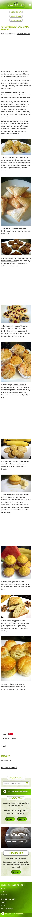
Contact (4, 891)
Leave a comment (9, 768)
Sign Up (3, 902)
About (3, 888)
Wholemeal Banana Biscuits (13, 461)
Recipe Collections (23, 34)
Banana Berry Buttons (12, 328)
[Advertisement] (16, 53)
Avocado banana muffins (17, 157)
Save (11, 734)
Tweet (4, 734)
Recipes (4, 895)
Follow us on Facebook (14, 914)
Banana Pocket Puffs (10, 228)
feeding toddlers (10, 738)
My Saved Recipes (7, 909)
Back (4, 746)
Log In (3, 905)
